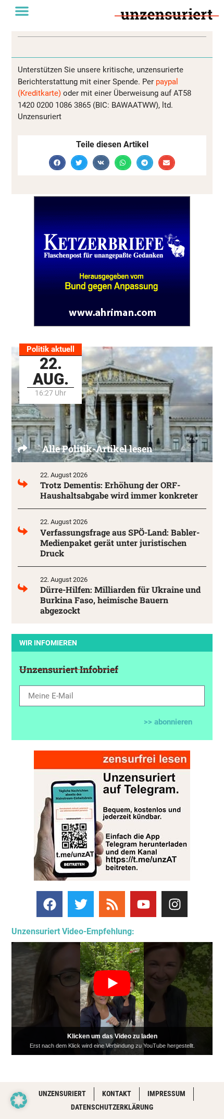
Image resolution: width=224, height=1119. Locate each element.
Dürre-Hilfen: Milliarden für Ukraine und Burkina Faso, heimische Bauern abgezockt (120, 600)
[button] (22, 11)
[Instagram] (174, 904)
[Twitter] (81, 904)
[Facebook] (49, 904)
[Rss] (112, 904)
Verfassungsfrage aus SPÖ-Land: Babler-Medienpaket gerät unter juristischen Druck (120, 542)
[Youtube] (143, 904)
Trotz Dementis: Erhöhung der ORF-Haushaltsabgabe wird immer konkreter (119, 490)
